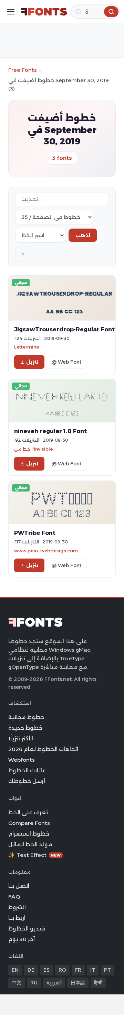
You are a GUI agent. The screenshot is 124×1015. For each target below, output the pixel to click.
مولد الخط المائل (30, 844)
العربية (54, 983)
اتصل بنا (18, 886)
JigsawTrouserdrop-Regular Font (64, 329)
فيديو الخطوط (26, 928)
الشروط (17, 907)
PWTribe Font (34, 532)
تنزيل (32, 362)
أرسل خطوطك (26, 781)
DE (31, 970)
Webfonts (21, 760)
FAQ (14, 896)
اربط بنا (16, 918)
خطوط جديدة (25, 728)
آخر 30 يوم (21, 939)
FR (78, 970)
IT (92, 970)
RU (34, 983)
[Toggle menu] (10, 11)
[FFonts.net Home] (44, 12)
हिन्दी (98, 983)
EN (15, 970)
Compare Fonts (29, 823)
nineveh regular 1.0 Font (50, 431)
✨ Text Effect (34, 855)
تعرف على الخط (28, 812)
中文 (16, 983)
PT (107, 970)
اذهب (82, 235)
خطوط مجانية (26, 717)
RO (62, 970)
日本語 (78, 983)
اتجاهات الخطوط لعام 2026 (43, 749)
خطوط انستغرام (28, 833)
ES (46, 970)
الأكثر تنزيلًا (20, 738)
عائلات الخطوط (27, 770)
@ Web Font (66, 362)
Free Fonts (22, 70)
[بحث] (111, 11)
